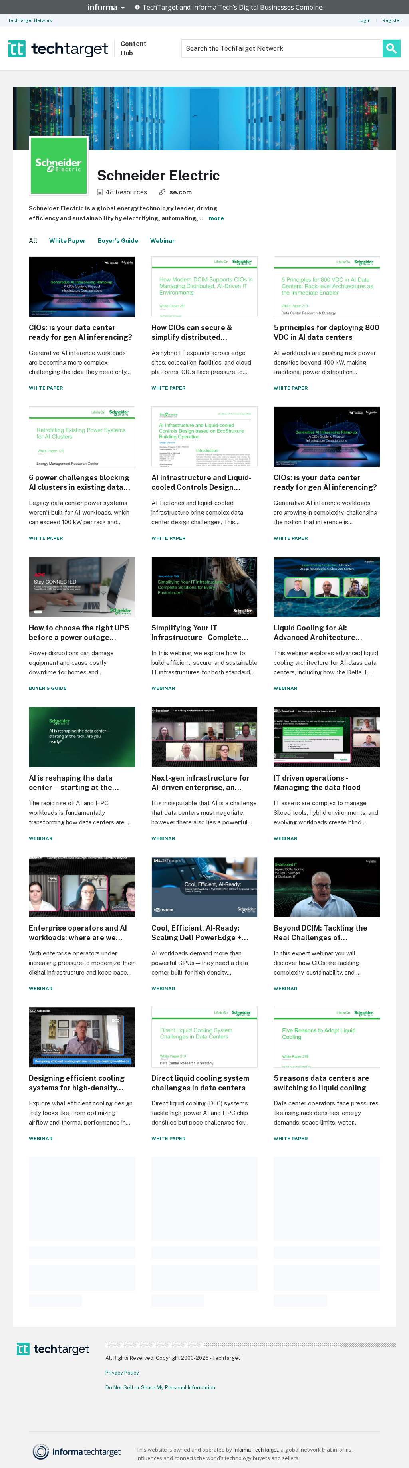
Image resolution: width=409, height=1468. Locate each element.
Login (364, 20)
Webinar (162, 240)
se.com (180, 192)
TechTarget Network (30, 20)
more (216, 218)
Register (391, 20)
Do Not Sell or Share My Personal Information (160, 1388)
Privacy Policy (122, 1373)
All (33, 240)
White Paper (67, 240)
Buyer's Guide (118, 240)
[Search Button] (392, 48)
